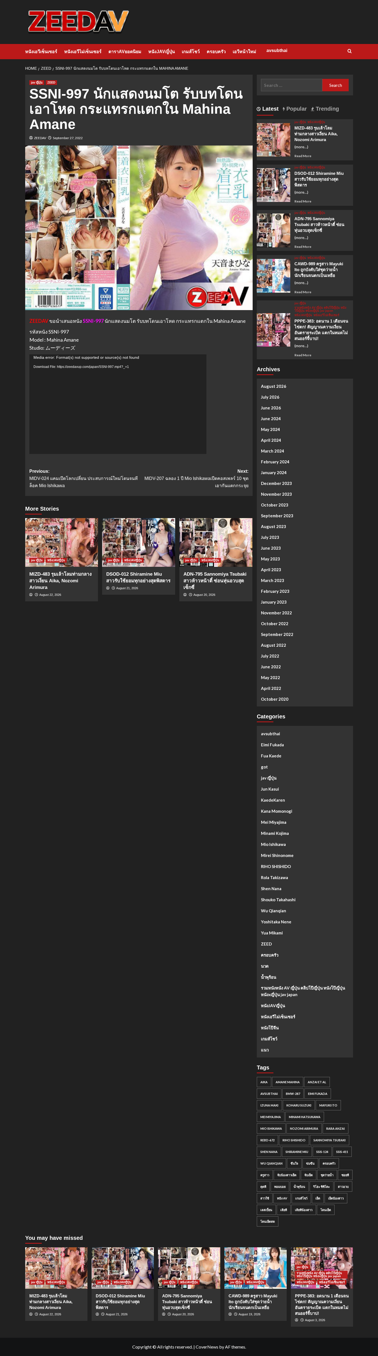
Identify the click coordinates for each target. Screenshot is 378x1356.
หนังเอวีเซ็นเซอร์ (41, 51)
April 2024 (271, 440)
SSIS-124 (322, 1152)
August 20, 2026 (204, 594)
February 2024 (275, 461)
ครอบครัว (216, 51)
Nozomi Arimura (304, 1128)
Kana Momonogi (276, 811)
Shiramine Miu (297, 1152)
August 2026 (273, 386)
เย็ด (317, 1198)
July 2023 (270, 537)
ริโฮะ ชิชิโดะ (321, 1186)
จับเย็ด (308, 1175)
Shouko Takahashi (278, 899)
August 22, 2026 (50, 594)
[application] (117, 404)
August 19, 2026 (249, 1314)
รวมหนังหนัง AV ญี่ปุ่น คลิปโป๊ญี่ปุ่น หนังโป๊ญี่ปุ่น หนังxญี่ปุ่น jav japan (320, 309)
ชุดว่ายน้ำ (327, 1175)
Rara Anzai (335, 1128)
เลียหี (283, 1210)
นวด (265, 965)
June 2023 (271, 547)
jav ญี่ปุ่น (37, 82)
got (264, 766)
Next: (196, 478)
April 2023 (271, 569)
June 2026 (271, 407)
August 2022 (273, 645)
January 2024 (274, 472)
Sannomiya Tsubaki (330, 1140)
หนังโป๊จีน (270, 1027)
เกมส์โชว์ (191, 51)
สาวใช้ (264, 1198)
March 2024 (272, 450)
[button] (349, 51)
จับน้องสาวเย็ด (286, 1175)
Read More (302, 156)
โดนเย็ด (325, 1210)
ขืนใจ (294, 1163)
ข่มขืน (310, 1163)
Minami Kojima (275, 833)
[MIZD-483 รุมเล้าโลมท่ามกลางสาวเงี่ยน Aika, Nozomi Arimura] (61, 542)
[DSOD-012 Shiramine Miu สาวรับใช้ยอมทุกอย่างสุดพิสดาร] (138, 542)
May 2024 (270, 429)
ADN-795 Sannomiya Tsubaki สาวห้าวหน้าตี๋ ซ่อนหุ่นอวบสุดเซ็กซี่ (215, 581)
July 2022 (270, 655)
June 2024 (271, 418)
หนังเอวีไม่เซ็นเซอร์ (83, 51)
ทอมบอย (280, 1186)
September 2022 (277, 634)
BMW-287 (293, 1093)
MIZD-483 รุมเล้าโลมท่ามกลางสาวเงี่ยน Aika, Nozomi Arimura (60, 581)
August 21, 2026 (127, 588)
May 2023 (270, 558)
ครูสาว (264, 1175)
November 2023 (276, 494)
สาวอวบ (343, 1186)
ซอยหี (345, 1175)
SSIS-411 (342, 1152)
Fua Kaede (271, 755)
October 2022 (274, 623)
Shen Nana (271, 888)
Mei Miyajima (273, 822)
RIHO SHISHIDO (276, 866)
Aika (264, 1082)
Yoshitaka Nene (276, 921)
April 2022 (271, 688)
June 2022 (271, 666)
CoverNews (207, 1346)
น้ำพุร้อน (268, 977)
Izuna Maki (269, 1105)
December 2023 (276, 483)
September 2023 (277, 515)
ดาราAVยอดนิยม (124, 51)
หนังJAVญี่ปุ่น (161, 51)
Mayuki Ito (328, 1105)
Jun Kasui (270, 788)
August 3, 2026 (315, 1320)
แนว (265, 1049)
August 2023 (273, 526)
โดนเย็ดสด (267, 1221)
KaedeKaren (273, 800)
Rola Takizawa (274, 877)
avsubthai (276, 50)
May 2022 (270, 677)
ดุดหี (263, 1186)
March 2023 (272, 580)
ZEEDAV (40, 138)
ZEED (51, 82)
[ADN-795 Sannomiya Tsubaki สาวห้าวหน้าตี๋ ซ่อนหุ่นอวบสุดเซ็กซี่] (215, 542)
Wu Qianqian (273, 910)
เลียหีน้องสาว (303, 1210)
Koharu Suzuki (298, 1105)
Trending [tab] (326, 109)
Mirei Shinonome (277, 855)
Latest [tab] (270, 109)
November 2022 (276, 612)
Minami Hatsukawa (304, 1117)
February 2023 (275, 591)
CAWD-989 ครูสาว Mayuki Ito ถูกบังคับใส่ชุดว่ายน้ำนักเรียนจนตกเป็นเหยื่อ (318, 269)
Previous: (83, 478)
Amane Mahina (288, 1082)
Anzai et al (317, 1082)
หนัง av (282, 1198)
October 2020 (274, 699)
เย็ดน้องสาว (336, 1198)
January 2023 (274, 601)
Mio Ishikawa (273, 844)
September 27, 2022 (68, 138)
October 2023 (274, 504)
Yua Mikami (272, 932)
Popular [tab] (296, 109)
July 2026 (270, 396)
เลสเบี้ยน (266, 1210)
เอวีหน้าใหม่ (244, 51)
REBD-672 (267, 1140)
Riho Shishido (294, 1140)
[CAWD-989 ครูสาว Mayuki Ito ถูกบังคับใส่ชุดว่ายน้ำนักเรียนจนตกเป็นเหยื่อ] (274, 275)
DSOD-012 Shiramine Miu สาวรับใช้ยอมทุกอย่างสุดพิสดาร (319, 179)
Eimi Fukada (272, 744)
